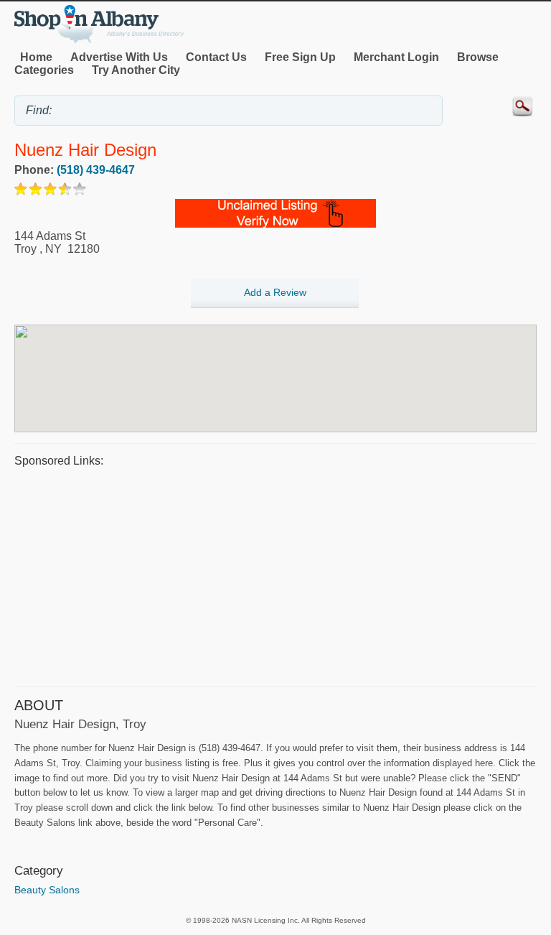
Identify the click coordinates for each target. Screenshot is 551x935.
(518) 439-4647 (96, 170)
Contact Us (216, 57)
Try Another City (136, 70)
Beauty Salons (47, 890)
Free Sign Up (300, 57)
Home (36, 57)
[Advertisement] (275, 574)
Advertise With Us (119, 57)
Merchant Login (396, 57)
